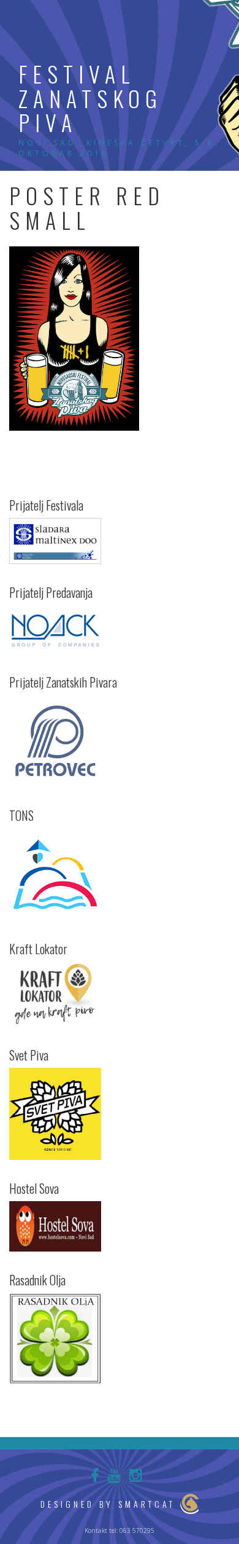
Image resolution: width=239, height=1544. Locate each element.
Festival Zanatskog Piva (90, 97)
